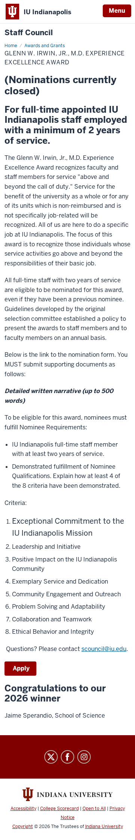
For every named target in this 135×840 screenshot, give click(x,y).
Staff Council (28, 32)
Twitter (51, 757)
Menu (117, 11)
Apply (20, 668)
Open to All (94, 809)
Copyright (22, 827)
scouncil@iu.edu (103, 649)
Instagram (84, 757)
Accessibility (23, 809)
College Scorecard (59, 809)
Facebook (67, 757)
